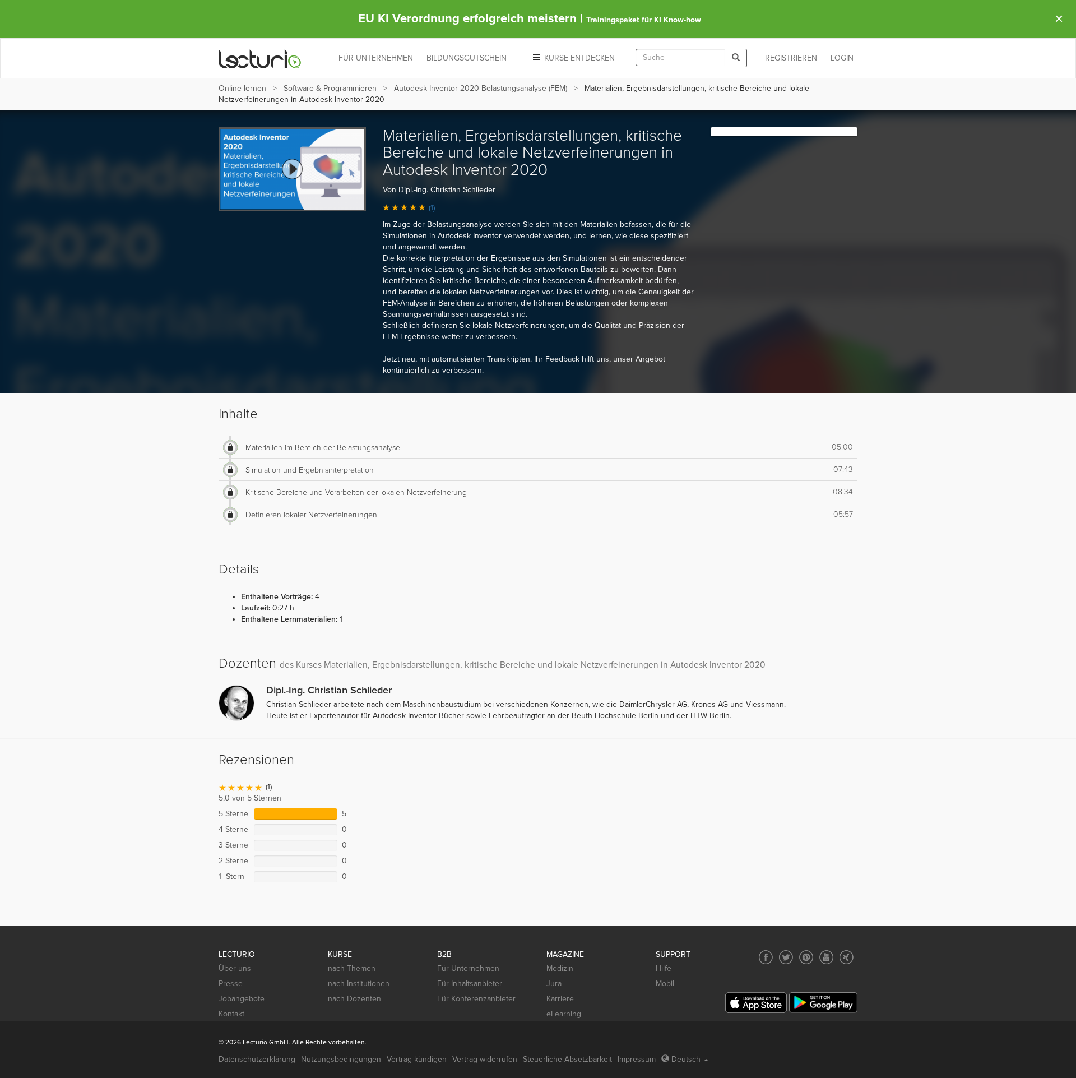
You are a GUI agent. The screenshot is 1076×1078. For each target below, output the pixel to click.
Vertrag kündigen (417, 1059)
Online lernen (242, 88)
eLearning (563, 1014)
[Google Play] (823, 1002)
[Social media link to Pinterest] (806, 957)
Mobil (665, 983)
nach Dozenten (354, 998)
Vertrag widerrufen (484, 1059)
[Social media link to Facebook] (766, 957)
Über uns (235, 968)
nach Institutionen (358, 983)
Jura (554, 983)
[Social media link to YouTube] (826, 957)
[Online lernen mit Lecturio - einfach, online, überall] (260, 58)
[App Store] (756, 1002)
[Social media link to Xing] (847, 957)
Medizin (559, 968)
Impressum (637, 1059)
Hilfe (663, 968)
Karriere (560, 998)
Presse (231, 983)
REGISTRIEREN (791, 58)
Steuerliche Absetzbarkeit (567, 1059)
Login (842, 58)
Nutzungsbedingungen (341, 1059)
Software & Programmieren (330, 88)
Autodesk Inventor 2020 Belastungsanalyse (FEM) (480, 88)
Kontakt (231, 1014)
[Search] (736, 58)
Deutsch (686, 1059)
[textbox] (680, 57)
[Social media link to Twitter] (786, 957)
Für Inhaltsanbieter (469, 983)
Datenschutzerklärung (257, 1059)
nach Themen (351, 968)
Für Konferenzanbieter (476, 998)
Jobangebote (242, 998)
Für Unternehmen (468, 968)
